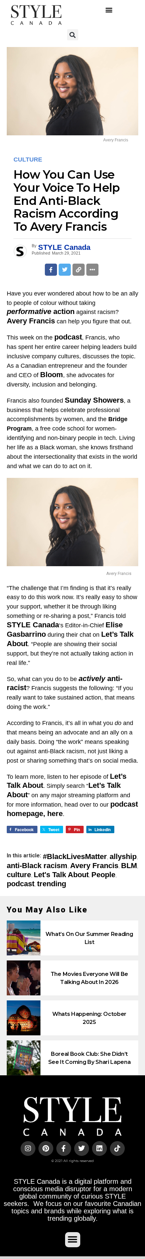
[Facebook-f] (63, 1148)
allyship (123, 856)
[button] (108, 9)
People (103, 875)
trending (51, 884)
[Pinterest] (45, 1148)
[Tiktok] (117, 1148)
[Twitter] (81, 1148)
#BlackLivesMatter (75, 856)
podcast (20, 884)
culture (19, 875)
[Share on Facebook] (51, 270)
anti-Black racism (37, 865)
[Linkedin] (99, 1148)
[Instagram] (28, 1148)
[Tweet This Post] (65, 270)
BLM (129, 865)
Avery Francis (94, 865)
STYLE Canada (64, 247)
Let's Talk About (61, 875)
